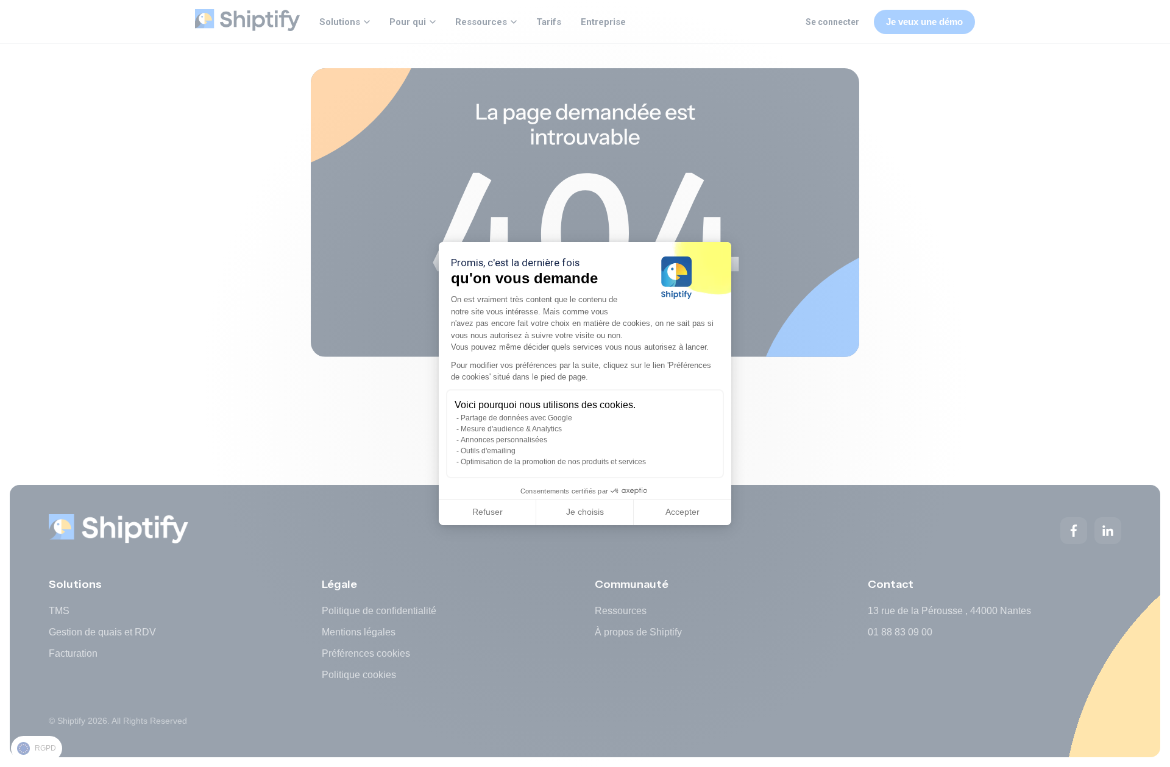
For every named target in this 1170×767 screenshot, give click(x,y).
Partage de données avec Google (516, 418)
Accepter (682, 512)
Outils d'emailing (488, 451)
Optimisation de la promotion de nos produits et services (553, 462)
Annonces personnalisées (504, 440)
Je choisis (585, 512)
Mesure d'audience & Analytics (511, 429)
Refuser (487, 512)
